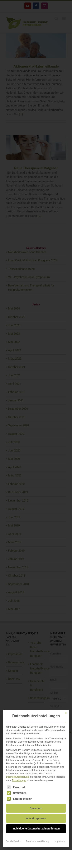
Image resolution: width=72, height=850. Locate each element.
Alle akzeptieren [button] (36, 818)
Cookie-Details (13, 841)
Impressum (60, 841)
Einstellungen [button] (19, 780)
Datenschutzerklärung (17, 777)
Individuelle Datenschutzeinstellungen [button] (36, 828)
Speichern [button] (36, 808)
